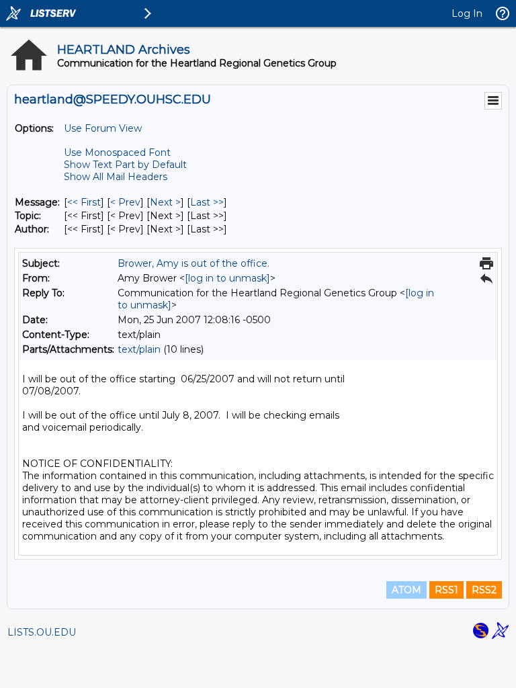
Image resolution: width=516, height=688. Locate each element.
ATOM (406, 590)
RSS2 (484, 590)
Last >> (207, 202)
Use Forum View (103, 128)
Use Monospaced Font (117, 152)
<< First (84, 202)
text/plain (139, 349)
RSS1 (446, 590)
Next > (165, 202)
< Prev (125, 202)
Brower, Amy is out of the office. (193, 263)
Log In (467, 13)
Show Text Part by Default (125, 165)
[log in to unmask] (227, 278)
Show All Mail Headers (115, 177)
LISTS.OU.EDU (41, 632)
